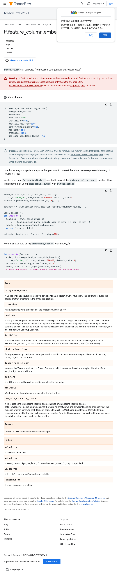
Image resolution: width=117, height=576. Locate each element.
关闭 (91, 35)
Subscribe (51, 561)
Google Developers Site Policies (86, 501)
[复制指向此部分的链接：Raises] (15, 440)
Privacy (16, 555)
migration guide (77, 85)
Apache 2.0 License (45, 501)
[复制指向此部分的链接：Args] (13, 283)
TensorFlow (9, 24)
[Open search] (82, 3)
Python (48, 24)
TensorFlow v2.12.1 (16, 13)
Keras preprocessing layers (41, 82)
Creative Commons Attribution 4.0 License (86, 498)
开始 (105, 35)
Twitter (7, 534)
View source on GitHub (22, 60)
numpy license (86, 504)
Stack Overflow (67, 534)
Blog (6, 524)
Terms (7, 555)
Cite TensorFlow (68, 544)
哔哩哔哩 (8, 539)
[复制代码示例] (110, 104)
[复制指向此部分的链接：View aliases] (25, 97)
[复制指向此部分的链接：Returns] (16, 424)
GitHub (7, 529)
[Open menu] (5, 3)
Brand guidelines (68, 539)
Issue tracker (66, 524)
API (19, 24)
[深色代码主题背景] (106, 104)
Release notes (67, 529)
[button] (58, 97)
